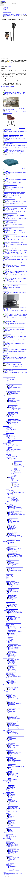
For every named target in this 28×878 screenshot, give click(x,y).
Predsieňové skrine (12, 618)
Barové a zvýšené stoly (13, 591)
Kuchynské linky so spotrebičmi (15, 508)
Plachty (15, 463)
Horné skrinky (11, 512)
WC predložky (11, 562)
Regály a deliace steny (13, 652)
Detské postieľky (11, 398)
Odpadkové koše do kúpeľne (14, 554)
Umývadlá (10, 565)
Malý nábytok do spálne (11, 695)
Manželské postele (12, 717)
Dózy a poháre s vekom (13, 806)
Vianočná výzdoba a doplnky (12, 687)
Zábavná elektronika (10, 451)
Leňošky (10, 641)
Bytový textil (13, 459)
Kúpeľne (5, 541)
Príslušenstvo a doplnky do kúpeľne (13, 548)
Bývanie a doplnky (12, 458)
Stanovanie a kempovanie (11, 836)
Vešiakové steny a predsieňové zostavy (14, 623)
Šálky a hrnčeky (11, 823)
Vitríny (7, 578)
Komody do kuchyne (12, 532)
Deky (15, 462)
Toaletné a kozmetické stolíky (14, 700)
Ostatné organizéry (9, 788)
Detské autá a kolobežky (13, 422)
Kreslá (7, 632)
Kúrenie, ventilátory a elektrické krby (13, 449)
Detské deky (10, 416)
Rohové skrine (11, 726)
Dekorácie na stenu (12, 392)
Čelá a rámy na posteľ (12, 713)
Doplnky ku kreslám (12, 605)
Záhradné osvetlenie (10, 855)
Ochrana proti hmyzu (10, 433)
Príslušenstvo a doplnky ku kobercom (16, 736)
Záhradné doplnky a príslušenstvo (13, 846)
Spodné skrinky (11, 515)
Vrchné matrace (11, 709)
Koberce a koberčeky (15, 470)
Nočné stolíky (16, 484)
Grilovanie (8, 841)
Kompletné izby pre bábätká (14, 400)
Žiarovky (8, 677)
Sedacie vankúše (11, 761)
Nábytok (10, 477)
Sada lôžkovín (11, 769)
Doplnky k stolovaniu (10, 794)
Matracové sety (11, 704)
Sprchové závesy (11, 557)
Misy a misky (11, 822)
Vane (9, 569)
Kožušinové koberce (12, 734)
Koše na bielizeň (11, 437)
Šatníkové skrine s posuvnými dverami (16, 729)
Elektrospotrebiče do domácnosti (12, 444)
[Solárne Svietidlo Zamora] (10, 41)
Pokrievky (10, 831)
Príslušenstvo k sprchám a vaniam (15, 556)
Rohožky (10, 737)
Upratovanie (8, 442)
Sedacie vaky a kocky (12, 635)
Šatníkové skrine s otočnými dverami (16, 727)
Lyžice (9, 814)
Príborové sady (11, 816)
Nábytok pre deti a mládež (11, 403)
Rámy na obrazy (9, 381)
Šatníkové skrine (9, 722)
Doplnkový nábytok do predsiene (15, 612)
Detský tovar (8, 454)
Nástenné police (11, 651)
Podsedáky (10, 850)
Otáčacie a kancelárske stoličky (12, 604)
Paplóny (10, 765)
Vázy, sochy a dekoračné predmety (13, 391)
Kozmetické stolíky (10, 574)
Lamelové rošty (9, 694)
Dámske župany (14, 496)
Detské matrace (9, 402)
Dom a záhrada (9, 457)
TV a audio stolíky (12, 656)
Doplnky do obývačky (10, 626)
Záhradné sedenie (9, 856)
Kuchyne (5, 503)
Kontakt (4, 872)
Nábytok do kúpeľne (10, 542)
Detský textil (11, 399)
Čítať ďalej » (11, 62)
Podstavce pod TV (12, 630)
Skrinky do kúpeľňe (12, 546)
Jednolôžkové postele (12, 716)
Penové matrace (11, 705)
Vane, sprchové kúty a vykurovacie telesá (14, 567)
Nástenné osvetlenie (12, 665)
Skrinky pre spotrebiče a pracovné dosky (16, 514)
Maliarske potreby (9, 431)
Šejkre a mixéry (11, 525)
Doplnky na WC (11, 561)
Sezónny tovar (6, 684)
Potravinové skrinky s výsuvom (14, 513)
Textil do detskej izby (10, 415)
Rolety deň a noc (11, 743)
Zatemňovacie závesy (12, 779)
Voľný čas (5, 832)
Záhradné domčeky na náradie (12, 845)
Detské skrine (11, 410)
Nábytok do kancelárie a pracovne (10, 600)
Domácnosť (5, 434)
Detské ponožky (14, 499)
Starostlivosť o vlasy (10, 450)
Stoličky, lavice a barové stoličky (12, 582)
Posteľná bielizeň (17, 464)
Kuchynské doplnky (10, 802)
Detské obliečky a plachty (13, 419)
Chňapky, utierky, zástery (13, 745)
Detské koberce (11, 417)
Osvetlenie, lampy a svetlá (21, 14)
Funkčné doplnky (9, 834)
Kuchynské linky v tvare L (13, 510)
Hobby (7, 489)
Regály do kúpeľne (12, 544)
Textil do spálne (9, 762)
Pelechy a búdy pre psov (19, 492)
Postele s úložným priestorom (14, 718)
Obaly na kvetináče (10, 379)
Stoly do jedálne (9, 590)
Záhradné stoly (9, 864)
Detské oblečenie (11, 497)
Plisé (9, 740)
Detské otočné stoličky (13, 405)
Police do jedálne (11, 596)
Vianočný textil (11, 689)
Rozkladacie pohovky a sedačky (15, 645)
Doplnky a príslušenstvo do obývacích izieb (17, 627)
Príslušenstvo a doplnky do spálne (13, 720)
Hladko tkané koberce (12, 732)
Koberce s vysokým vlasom (14, 733)
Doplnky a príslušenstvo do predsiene (13, 611)
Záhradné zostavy (9, 865)
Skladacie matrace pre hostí (14, 708)
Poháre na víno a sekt (12, 811)
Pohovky (10, 642)
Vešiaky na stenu (11, 620)
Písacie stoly (5, 8)
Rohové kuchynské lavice (13, 586)
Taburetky (13, 487)
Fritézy (9, 520)
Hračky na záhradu (12, 848)
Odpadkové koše (9, 435)
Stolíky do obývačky (10, 654)
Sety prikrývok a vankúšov (19, 466)
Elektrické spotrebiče (7, 443)
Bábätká (7, 396)
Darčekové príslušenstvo (11, 429)
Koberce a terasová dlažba (13, 849)
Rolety (9, 741)
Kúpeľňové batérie (12, 564)
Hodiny (7, 378)
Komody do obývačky (13, 648)
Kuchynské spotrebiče (10, 517)
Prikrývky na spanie (18, 465)
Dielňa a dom (6, 426)
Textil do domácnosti (7, 730)
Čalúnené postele (11, 712)
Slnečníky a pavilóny (10, 842)
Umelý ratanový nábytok (13, 870)
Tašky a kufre (8, 837)
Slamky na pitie (11, 800)
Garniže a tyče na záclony (13, 773)
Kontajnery (8, 603)
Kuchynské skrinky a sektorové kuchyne (14, 511)
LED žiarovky (11, 680)
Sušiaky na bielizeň (12, 438)
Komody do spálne (12, 696)
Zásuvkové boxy (11, 787)
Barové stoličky (6, 7)
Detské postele (11, 407)
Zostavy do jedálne (10, 599)
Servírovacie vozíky (12, 534)
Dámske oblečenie (12, 494)
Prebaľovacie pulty (12, 401)
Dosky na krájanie (12, 804)
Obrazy (7, 380)
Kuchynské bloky (12, 506)
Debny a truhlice (11, 782)
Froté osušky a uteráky (13, 551)
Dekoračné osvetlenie (12, 660)
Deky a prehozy (11, 759)
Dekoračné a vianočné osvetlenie (12, 659)
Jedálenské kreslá (11, 585)
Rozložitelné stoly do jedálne (14, 592)
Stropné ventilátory (10, 673)
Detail (7, 94)
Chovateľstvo (8, 428)
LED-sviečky (11, 385)
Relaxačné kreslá (11, 634)
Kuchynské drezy (12, 539)
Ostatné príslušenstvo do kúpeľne (15, 555)
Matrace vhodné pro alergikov (14, 703)
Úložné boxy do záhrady (13, 851)
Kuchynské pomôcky (10, 803)
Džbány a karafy (11, 820)
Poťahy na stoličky (12, 747)
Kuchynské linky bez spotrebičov (15, 507)
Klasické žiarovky (12, 679)
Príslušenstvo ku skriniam (13, 725)
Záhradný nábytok (7, 838)
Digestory (10, 519)
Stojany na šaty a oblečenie (13, 698)
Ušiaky (9, 638)
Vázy (9, 394)
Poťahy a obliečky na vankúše (14, 760)
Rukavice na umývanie (13, 753)
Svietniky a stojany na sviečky (14, 387)
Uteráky (15, 468)
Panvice (10, 830)
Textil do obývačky (10, 757)
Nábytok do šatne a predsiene (9, 610)
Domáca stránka (6, 14)
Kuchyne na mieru (9, 504)
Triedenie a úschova (7, 780)
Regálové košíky (11, 783)
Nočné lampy (11, 666)
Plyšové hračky (14, 456)
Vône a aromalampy (12, 388)
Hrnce (9, 829)
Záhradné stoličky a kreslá (13, 862)
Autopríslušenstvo (9, 427)
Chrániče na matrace (18, 461)
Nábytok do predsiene (10, 616)
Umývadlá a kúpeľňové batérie (12, 563)
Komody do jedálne (12, 595)
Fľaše (9, 821)
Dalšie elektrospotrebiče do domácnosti (16, 445)
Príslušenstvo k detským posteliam (18, 409)
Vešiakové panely (12, 619)
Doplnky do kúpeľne (12, 549)
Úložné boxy (13, 476)
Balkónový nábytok (7, 12)
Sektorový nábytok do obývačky (12, 647)
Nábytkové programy (12, 649)
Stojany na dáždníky (12, 614)
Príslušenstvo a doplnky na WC (12, 560)
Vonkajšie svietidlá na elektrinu (14, 676)
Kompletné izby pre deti (13, 412)
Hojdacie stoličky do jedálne (14, 584)
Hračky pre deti (11, 423)
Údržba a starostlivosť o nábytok (15, 631)
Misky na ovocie (11, 795)
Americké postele (11, 711)
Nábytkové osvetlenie (12, 628)
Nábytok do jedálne (7, 579)
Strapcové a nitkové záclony (14, 776)
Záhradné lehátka (11, 859)
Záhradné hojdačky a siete (13, 857)
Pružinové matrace (12, 707)
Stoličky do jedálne (12, 589)
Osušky (9, 751)
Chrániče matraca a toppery (11, 691)
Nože (9, 815)
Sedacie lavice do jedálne (13, 588)
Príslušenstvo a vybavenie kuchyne (13, 535)
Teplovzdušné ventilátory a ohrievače (16, 558)
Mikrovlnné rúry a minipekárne (14, 522)
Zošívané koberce (12, 738)
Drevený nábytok (11, 867)
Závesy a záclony (9, 772)
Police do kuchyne (12, 533)
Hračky (9, 455)
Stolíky (12, 483)
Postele (4, 9)
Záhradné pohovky (12, 860)
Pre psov (13, 491)
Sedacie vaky (11, 414)
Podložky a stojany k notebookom (13, 501)
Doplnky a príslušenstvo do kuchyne (15, 536)
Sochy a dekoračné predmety (14, 393)
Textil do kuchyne (9, 744)
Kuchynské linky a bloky (11, 505)
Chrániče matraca (11, 764)
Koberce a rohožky (10, 731)
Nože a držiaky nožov (12, 807)
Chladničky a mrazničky (13, 518)
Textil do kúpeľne (9, 750)
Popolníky (10, 797)
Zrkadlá (10, 547)
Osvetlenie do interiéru (10, 662)
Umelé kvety (8, 389)
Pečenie (7, 809)
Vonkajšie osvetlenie (7, 15)
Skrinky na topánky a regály (11, 621)
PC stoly (15, 485)
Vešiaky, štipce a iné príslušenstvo (15, 440)
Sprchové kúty (11, 568)
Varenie (7, 828)
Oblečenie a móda (9, 493)
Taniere (9, 824)
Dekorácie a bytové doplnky (9, 377)
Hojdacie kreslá (11, 633)
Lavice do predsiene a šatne (14, 617)
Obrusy (9, 746)
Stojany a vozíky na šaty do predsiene (16, 613)
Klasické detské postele (16, 408)
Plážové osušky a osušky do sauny (15, 752)
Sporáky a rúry (11, 526)
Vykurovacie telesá (12, 852)
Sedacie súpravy (14, 482)
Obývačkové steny (9, 639)
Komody (7, 572)
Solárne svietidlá (16, 15)
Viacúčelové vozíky (10, 790)
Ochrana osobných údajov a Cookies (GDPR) (12, 873)
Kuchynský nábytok (10, 531)
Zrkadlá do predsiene (10, 624)
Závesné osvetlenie (12, 670)
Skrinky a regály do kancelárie (12, 609)
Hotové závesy (11, 774)
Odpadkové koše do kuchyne (14, 540)
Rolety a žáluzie (9, 739)
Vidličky (10, 817)
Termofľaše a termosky (13, 825)
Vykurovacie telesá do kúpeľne (14, 570)
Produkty (13, 14)
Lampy (15, 475)
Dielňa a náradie (9, 430)
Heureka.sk (5, 452)
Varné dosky (10, 529)
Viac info (9, 66)
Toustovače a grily (12, 527)
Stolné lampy (11, 668)
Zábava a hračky (9, 421)
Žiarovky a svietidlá (10, 681)
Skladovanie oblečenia (10, 789)
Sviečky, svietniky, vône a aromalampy (14, 384)
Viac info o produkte (7, 86)
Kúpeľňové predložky (12, 553)
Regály (7, 577)
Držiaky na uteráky (12, 550)
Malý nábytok (6, 571)
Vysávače (10, 447)
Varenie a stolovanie (7, 793)
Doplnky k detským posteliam (14, 420)
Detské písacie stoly (12, 406)
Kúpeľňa (13, 471)
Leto (7, 686)
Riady (7, 818)
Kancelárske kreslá (12, 606)
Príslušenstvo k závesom (13, 775)
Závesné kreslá (11, 863)
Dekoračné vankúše (12, 758)
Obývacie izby (6, 625)
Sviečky (10, 386)
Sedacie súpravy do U (12, 646)
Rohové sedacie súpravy (13, 644)
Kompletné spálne (9, 693)
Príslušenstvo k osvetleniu (11, 672)
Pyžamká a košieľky (15, 500)
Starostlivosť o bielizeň (10, 436)
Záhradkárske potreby (10, 843)
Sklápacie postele (11, 719)
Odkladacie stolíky (9, 576)
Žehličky (10, 448)
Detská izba (5, 395)
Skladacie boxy (11, 785)
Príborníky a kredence (12, 597)
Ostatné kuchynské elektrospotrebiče (15, 524)
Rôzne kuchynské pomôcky (14, 808)
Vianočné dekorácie (12, 688)
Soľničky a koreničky (12, 801)
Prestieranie (10, 748)
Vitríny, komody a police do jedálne (13, 593)
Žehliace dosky (11, 441)
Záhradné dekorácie (12, 853)
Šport (7, 835)
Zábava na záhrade (12, 424)
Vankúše (5, 10)
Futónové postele (11, 715)
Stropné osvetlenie (12, 669)
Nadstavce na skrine (12, 723)
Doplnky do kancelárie (10, 602)
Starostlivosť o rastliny (13, 844)
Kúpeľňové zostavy (12, 543)
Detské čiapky (14, 498)
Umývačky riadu (11, 528)
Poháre (7, 810)
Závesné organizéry (10, 792)
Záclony (10, 778)
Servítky (10, 799)
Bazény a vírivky (9, 839)
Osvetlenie (13, 473)
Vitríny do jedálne (12, 598)
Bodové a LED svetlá (12, 663)
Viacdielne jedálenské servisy (14, 827)
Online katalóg (6, 874)
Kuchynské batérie (12, 537)
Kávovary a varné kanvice (13, 521)
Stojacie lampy (11, 667)
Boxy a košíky (9, 781)
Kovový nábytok (11, 869)
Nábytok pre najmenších (13, 413)
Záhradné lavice (11, 858)
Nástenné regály (9, 575)
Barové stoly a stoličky (10, 581)
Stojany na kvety (9, 382)
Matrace (12, 478)
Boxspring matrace (12, 702)
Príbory (7, 813)
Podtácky (10, 796)
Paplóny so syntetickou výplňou (17, 766)
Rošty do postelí (14, 480)
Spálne (4, 690)
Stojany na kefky (17, 472)
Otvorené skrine (11, 724)
